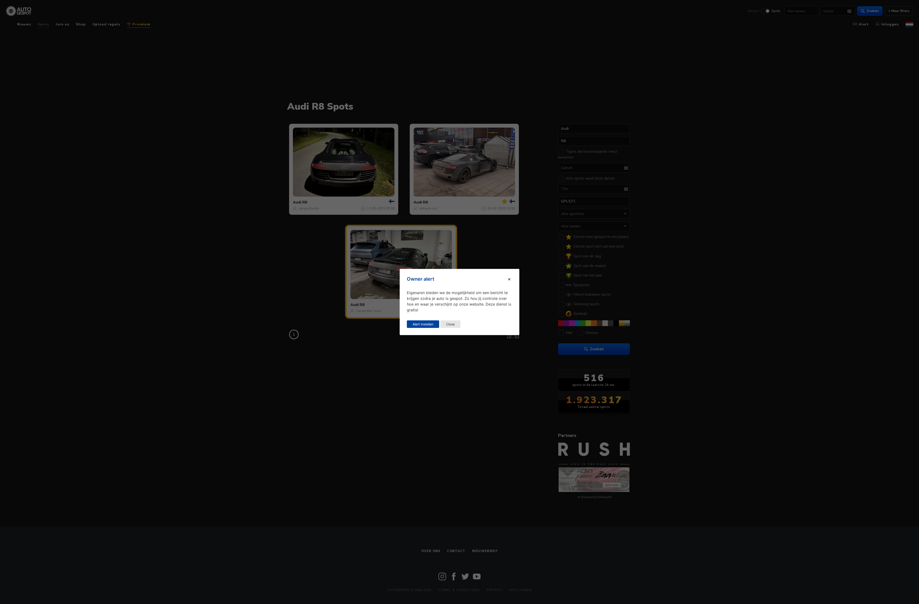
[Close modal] (509, 279)
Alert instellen (423, 324)
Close (450, 324)
